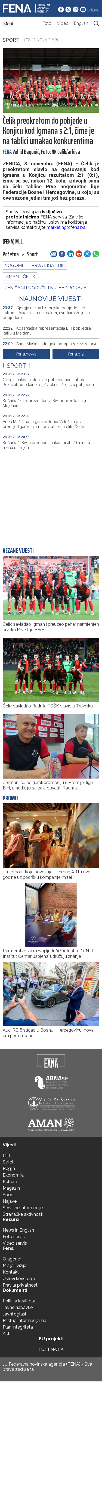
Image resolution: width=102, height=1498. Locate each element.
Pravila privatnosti (20, 1285)
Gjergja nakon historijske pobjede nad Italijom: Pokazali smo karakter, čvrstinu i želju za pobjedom (46, 312)
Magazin (11, 1188)
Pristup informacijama (24, 1320)
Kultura (10, 1181)
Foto (46, 23)
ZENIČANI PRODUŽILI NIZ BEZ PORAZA (45, 287)
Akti (6, 1333)
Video (63, 23)
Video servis (15, 1243)
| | (16, 365)
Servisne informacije (23, 1207)
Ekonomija (13, 1175)
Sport (11, 40)
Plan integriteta (18, 1327)
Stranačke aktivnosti (23, 1214)
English (81, 23)
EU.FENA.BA (51, 1349)
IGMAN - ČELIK (19, 276)
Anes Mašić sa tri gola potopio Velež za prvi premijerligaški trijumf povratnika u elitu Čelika (44, 424)
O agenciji (12, 1259)
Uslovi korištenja (19, 1278)
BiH (6, 1155)
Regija (9, 1168)
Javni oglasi (14, 1314)
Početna (11, 254)
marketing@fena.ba (66, 227)
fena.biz (76, 354)
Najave (10, 1201)
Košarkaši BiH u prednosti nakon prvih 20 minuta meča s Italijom (46, 445)
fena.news (26, 354)
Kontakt (11, 1272)
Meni (8, 23)
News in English (18, 1230)
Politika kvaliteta (19, 1300)
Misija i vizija (14, 1265)
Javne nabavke (18, 1307)
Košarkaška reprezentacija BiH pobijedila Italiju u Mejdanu (47, 331)
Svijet (8, 1162)
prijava (93, 10)
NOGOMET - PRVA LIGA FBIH (34, 265)
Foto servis (14, 1236)
